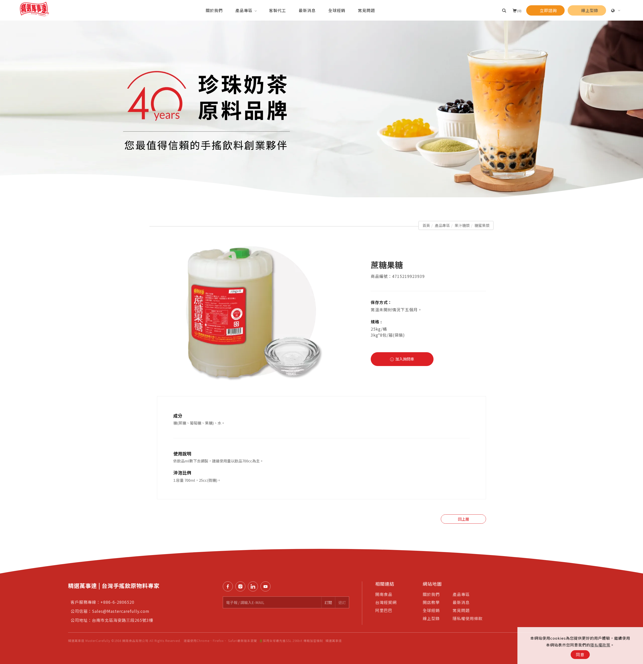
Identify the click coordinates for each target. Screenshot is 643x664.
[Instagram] (241, 586)
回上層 (463, 519)
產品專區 (243, 10)
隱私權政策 (600, 644)
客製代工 (277, 10)
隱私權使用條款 (468, 618)
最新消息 (307, 10)
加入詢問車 (404, 358)
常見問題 (366, 10)
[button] (504, 10)
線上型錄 (431, 618)
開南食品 (383, 594)
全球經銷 (336, 10)
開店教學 (431, 602)
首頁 (426, 225)
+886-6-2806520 (117, 602)
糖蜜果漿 (482, 225)
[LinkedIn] (254, 586)
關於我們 (214, 10)
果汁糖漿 (462, 225)
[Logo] (34, 9)
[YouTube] (266, 586)
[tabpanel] (321, 109)
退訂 (342, 602)
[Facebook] (229, 586)
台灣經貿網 (386, 602)
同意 (580, 654)
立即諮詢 (636, 451)
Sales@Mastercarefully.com (120, 611)
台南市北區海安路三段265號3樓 (122, 620)
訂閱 (328, 602)
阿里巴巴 (383, 610)
